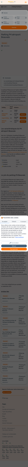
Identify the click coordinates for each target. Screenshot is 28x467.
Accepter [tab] (4, 221)
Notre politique (19, 237)
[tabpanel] (14, 231)
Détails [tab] (14, 221)
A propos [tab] (23, 221)
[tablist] (14, 221)
